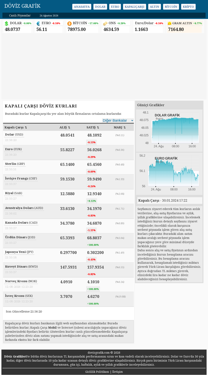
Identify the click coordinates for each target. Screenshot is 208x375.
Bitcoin (171, 7)
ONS (112, 23)
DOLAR (16, 23)
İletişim (117, 372)
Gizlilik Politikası (97, 372)
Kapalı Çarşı (148, 200)
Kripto (188, 7)
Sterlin (10, 164)
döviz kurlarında (36, 360)
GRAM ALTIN (182, 23)
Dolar (100, 7)
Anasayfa (82, 7)
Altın (154, 7)
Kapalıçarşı (134, 7)
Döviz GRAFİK (22, 5)
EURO (46, 23)
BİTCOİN (80, 23)
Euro (115, 7)
